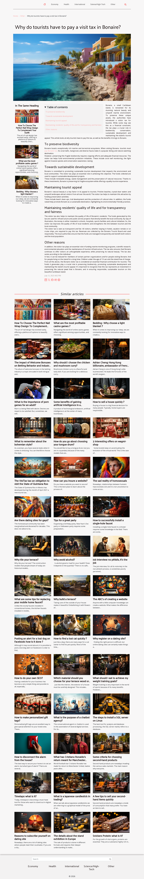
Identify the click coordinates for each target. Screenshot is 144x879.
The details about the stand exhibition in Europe (69, 837)
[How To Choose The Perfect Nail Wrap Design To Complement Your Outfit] (27, 116)
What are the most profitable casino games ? (27, 162)
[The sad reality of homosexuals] (111, 467)
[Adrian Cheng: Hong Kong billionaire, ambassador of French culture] (111, 349)
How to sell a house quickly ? (108, 401)
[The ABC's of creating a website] (111, 585)
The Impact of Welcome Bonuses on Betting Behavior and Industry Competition (32, 365)
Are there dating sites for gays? (31, 520)
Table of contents (57, 107)
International (80, 4)
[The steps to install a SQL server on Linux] (111, 704)
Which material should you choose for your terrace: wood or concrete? (71, 681)
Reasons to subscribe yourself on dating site (32, 837)
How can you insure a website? (70, 480)
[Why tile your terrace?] (32, 546)
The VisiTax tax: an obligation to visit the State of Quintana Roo (31, 482)
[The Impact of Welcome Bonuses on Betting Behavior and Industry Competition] (32, 349)
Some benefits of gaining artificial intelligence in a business (67, 404)
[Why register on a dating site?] (111, 625)
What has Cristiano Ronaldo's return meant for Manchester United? (70, 759)
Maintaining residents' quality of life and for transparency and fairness (74, 125)
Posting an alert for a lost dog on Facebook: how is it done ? (32, 640)
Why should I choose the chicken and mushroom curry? (72, 364)
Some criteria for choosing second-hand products (107, 758)
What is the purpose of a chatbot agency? (72, 719)
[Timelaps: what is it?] (32, 783)
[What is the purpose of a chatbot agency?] (72, 704)
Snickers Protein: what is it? (108, 835)
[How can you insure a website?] (72, 467)
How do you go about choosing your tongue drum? (70, 443)
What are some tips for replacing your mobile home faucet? (32, 600)
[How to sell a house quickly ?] (111, 388)
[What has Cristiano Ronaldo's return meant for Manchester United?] (72, 743)
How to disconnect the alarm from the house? (30, 758)
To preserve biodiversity (55, 112)
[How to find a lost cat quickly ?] (72, 625)
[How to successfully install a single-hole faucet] (111, 506)
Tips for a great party (65, 520)
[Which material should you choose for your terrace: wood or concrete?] (72, 664)
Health (66, 4)
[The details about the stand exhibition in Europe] (72, 822)
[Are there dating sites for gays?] (32, 506)
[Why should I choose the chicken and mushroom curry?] (72, 349)
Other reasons (51, 129)
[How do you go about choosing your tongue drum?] (72, 428)
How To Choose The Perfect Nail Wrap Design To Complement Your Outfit (27, 129)
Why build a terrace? (65, 599)
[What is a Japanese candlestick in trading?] (72, 783)
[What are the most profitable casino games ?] (27, 151)
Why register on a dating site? (109, 638)
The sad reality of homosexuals (110, 480)
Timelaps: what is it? (25, 796)
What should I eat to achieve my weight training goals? (110, 679)
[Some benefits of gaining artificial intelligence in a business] (72, 388)
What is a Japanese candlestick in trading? (72, 798)
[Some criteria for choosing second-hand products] (111, 743)
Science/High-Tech (97, 4)
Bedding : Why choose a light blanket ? (27, 193)
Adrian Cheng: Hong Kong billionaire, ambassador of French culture (111, 365)
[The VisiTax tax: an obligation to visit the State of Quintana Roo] (32, 467)
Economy (54, 4)
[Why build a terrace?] (72, 585)
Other (113, 4)
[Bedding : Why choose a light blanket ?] (27, 182)
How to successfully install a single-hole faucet (108, 522)
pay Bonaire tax (50, 151)
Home (15, 16)
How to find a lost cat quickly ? (70, 638)
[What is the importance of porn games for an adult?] (32, 388)
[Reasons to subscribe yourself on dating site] (32, 822)
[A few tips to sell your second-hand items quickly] (111, 783)
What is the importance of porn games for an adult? (31, 403)
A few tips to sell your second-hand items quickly (109, 798)
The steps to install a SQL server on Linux (110, 719)
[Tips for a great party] (72, 506)
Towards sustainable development (59, 116)
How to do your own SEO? (28, 678)
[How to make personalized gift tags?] (32, 704)
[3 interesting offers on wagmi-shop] (111, 428)
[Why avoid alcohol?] (72, 546)
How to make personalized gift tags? (31, 719)
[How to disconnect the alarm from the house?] (32, 743)
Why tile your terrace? (26, 559)
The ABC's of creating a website (110, 599)
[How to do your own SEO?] (32, 664)
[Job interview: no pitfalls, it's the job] (111, 546)
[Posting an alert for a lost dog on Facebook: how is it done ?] (32, 625)
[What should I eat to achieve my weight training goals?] (111, 664)
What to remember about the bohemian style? (30, 443)
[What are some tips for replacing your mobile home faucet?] (32, 585)
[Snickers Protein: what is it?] (111, 822)
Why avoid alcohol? (64, 559)
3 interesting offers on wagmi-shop (109, 443)
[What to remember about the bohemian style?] (32, 428)
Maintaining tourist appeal (56, 120)
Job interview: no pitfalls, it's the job (110, 561)
